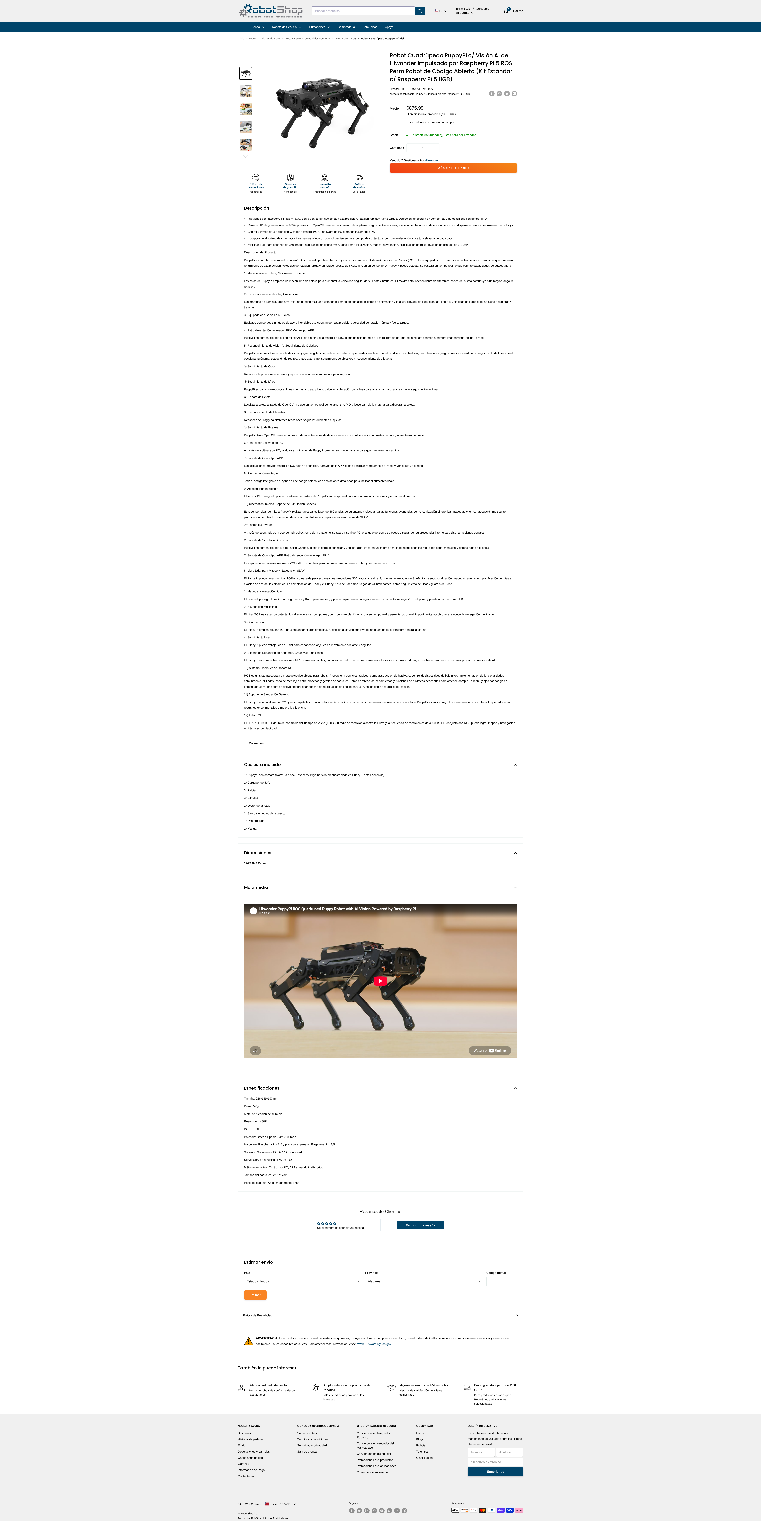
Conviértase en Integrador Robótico (373, 1435)
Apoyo (389, 27)
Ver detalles (256, 191)
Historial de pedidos (250, 1439)
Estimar (255, 1295)
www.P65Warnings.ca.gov (374, 1344)
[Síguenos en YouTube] (382, 1510)
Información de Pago (251, 1470)
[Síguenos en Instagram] (367, 1510)
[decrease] (411, 148)
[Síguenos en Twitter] (359, 1510)
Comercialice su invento (372, 1472)
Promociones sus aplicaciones (376, 1466)
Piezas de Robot (271, 38)
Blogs (420, 1439)
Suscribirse (495, 1471)
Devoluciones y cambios (254, 1451)
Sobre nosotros (307, 1433)
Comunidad (369, 27)
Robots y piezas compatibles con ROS (307, 38)
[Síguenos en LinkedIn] (397, 1510)
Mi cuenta (462, 12)
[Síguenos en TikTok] (389, 1510)
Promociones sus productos (375, 1460)
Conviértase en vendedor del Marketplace (375, 1445)
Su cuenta (244, 1433)
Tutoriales (422, 1451)
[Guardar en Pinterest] (499, 93)
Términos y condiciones (312, 1439)
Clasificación (424, 1457)
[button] (245, 156)
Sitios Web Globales (249, 1504)
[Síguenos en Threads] (404, 1510)
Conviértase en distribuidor (374, 1453)
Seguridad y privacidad (312, 1445)
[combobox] (363, 10)
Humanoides (317, 27)
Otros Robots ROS (345, 38)
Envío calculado (416, 122)
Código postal (496, 1272)
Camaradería (346, 27)
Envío (241, 1445)
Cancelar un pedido (250, 1457)
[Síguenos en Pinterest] (374, 1510)
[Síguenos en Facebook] (352, 1510)
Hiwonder (397, 88)
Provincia (371, 1272)
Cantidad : (397, 147)
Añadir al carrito (453, 168)
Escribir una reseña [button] (420, 1225)
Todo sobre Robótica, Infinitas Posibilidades (263, 1518)
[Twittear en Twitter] (507, 93)
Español (287, 1504)
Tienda (256, 27)
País (247, 1272)
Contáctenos (246, 1476)
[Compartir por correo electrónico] (514, 93)
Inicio (241, 38)
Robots (253, 38)
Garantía (243, 1463)
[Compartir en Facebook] (492, 93)
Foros (420, 1433)
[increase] (435, 148)
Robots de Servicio (284, 27)
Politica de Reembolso (257, 1315)
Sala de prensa (307, 1451)
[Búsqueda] (420, 11)
